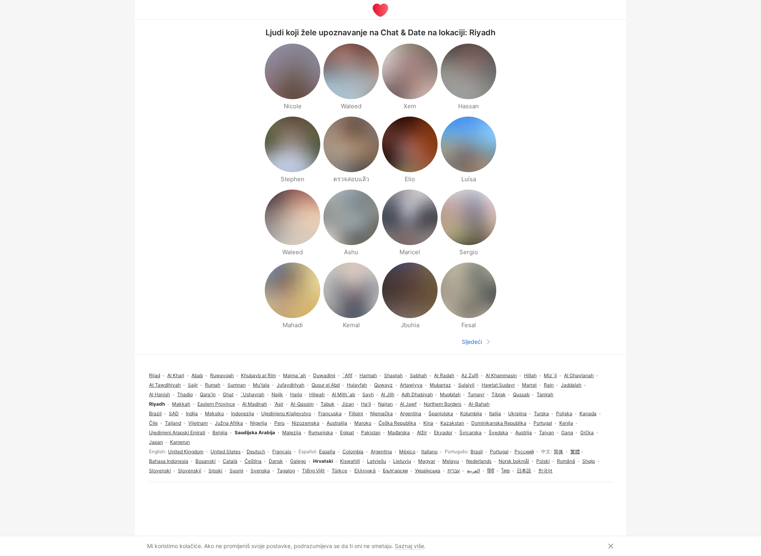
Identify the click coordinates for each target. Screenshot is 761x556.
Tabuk (328, 404)
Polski (543, 461)
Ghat (228, 394)
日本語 (524, 471)
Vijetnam (198, 423)
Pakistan (370, 432)
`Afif (347, 375)
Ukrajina (517, 413)
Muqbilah (450, 394)
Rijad (154, 375)
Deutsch (256, 451)
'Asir (278, 404)
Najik (277, 394)
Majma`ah (294, 375)
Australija (337, 423)
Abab (197, 375)
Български (395, 471)
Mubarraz (440, 385)
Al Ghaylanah (579, 375)
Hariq (296, 394)
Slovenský (189, 471)
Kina (428, 423)
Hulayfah (357, 385)
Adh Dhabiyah (417, 394)
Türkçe (339, 471)
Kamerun (180, 442)
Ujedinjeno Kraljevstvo (286, 413)
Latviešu (376, 461)
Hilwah (317, 394)
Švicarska (470, 432)
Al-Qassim (302, 404)
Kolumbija (471, 413)
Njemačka (381, 413)
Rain (549, 385)
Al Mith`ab (343, 394)
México (407, 451)
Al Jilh (387, 394)
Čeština (253, 461)
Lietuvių (402, 461)
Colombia (352, 451)
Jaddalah (571, 385)
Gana (567, 432)
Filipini (356, 413)
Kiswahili (350, 461)
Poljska (564, 413)
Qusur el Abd (326, 385)
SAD (174, 413)
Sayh (368, 394)
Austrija (523, 432)
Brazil (155, 413)
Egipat (347, 432)
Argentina (381, 451)
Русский (524, 451)
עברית (453, 471)
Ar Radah (444, 375)
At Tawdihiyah (165, 385)
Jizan (348, 404)
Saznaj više (409, 546)
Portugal (499, 451)
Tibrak (498, 394)
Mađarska (399, 432)
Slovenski (160, 471)
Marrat (529, 385)
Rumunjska (320, 432)
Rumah (212, 385)
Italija (495, 413)
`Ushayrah (252, 394)
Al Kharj (175, 375)
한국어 (545, 471)
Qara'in (208, 394)
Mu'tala (261, 385)
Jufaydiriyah (290, 385)
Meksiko (214, 413)
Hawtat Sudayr (498, 385)
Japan (156, 442)
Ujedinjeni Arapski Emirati (177, 432)
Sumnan (237, 385)
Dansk (276, 461)
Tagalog (286, 471)
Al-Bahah (478, 404)
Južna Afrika (229, 423)
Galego (298, 461)
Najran (385, 404)
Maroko (362, 423)
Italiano (429, 451)
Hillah (530, 375)
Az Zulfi (469, 375)
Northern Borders (442, 404)
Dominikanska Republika (498, 423)
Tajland (173, 423)
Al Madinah (254, 404)
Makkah (181, 404)
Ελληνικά (365, 471)
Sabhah (418, 375)
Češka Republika (397, 423)
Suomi (236, 471)
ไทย (505, 471)
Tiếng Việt (313, 471)
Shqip (588, 461)
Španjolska (440, 413)
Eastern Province (216, 404)
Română (566, 461)
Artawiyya (411, 385)
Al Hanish (159, 394)
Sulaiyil (466, 385)
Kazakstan (452, 423)
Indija (192, 413)
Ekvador (443, 432)
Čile (153, 423)
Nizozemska (305, 423)
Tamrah (545, 394)
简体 (558, 451)
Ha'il (366, 404)
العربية (473, 471)
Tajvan (546, 432)
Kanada (588, 413)
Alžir (422, 432)
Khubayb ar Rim (258, 375)
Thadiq (185, 394)
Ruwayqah (222, 375)
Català (230, 461)
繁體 (575, 451)
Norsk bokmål (514, 461)
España (327, 451)
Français (281, 451)
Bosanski (205, 461)
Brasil (476, 451)
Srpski (215, 471)
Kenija (566, 423)
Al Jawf (408, 404)
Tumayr (476, 394)
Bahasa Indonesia (168, 461)
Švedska (498, 432)
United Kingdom (185, 451)
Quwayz (383, 385)
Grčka (587, 432)
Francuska (330, 413)
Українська (427, 471)
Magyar (426, 461)
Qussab (521, 394)
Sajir (193, 385)
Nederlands (478, 461)
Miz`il (550, 375)
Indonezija (242, 413)
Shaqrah (393, 375)
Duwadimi (324, 375)
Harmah (368, 375)
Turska (541, 413)
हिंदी (490, 471)
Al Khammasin (501, 375)
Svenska (260, 471)
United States (225, 451)
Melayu (450, 461)
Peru (279, 423)
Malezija (291, 432)
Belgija (220, 432)
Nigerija (258, 423)
